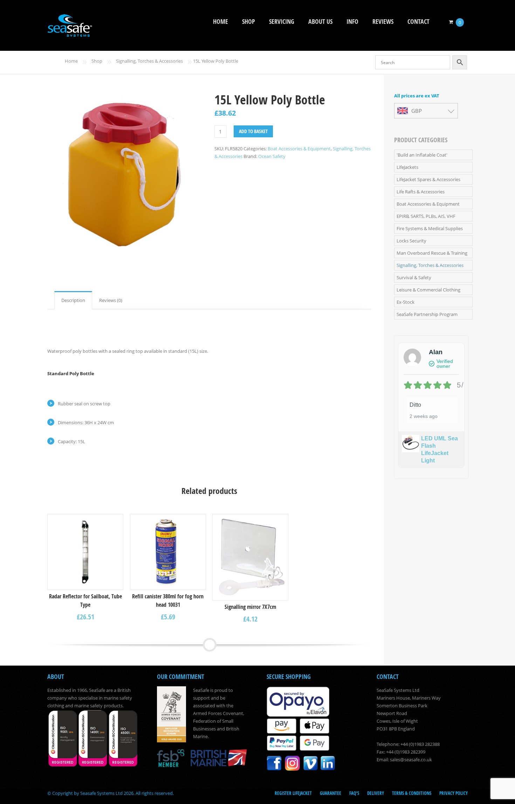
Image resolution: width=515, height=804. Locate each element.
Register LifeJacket (293, 793)
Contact (418, 21)
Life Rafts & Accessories (421, 191)
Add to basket (253, 131)
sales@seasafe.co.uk (411, 759)
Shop (248, 21)
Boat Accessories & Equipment (299, 148)
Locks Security (411, 241)
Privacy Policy (453, 793)
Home (220, 21)
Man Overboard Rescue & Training (432, 253)
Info (352, 21)
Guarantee (330, 793)
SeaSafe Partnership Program (427, 314)
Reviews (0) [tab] (110, 300)
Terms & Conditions (411, 793)
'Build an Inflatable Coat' (422, 155)
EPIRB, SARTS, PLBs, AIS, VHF (426, 216)
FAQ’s (354, 793)
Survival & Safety (414, 277)
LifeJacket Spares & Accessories (428, 179)
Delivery (375, 793)
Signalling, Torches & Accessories (149, 61)
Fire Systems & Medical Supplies (430, 228)
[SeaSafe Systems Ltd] (69, 32)
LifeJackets (407, 167)
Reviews (382, 21)
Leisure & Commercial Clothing (428, 290)
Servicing (281, 21)
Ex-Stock (405, 302)
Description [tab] (73, 300)
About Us (320, 21)
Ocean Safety (272, 156)
